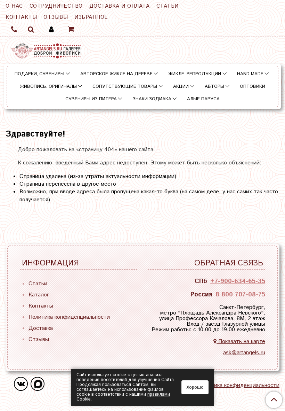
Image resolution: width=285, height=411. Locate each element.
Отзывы (55, 17)
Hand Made (250, 74)
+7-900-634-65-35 (237, 281)
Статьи (167, 6)
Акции (181, 86)
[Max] (37, 384)
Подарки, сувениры (39, 74)
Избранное (91, 17)
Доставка (40, 328)
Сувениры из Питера (91, 99)
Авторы (214, 86)
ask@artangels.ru (244, 353)
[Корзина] (71, 30)
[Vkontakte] (21, 384)
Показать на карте (241, 342)
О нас (14, 6)
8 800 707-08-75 (240, 294)
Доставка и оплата (119, 6)
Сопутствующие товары (124, 86)
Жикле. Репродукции (194, 74)
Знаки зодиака (152, 99)
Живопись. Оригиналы (48, 86)
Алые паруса (203, 99)
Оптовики (252, 86)
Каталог (38, 295)
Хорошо (195, 387)
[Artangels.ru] (46, 49)
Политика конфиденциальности (69, 317)
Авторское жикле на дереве (116, 74)
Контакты (21, 17)
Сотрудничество (56, 6)
